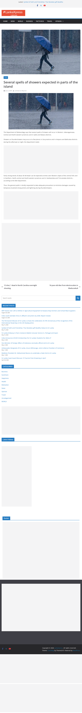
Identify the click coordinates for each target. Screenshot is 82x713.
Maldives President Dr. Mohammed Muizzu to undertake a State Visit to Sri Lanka (29, 353)
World (20, 21)
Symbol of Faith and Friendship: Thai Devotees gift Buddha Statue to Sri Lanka (28, 328)
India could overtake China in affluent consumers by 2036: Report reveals (26, 316)
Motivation (5, 385)
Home (5, 21)
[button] (63, 21)
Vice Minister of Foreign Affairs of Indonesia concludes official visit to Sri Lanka (28, 343)
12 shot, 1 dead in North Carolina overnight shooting (20, 286)
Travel (49, 21)
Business (29, 21)
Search (78, 298)
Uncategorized (6, 398)
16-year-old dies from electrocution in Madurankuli (63, 286)
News (13, 21)
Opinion (58, 21)
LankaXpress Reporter (20, 91)
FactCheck (40, 21)
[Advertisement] (41, 159)
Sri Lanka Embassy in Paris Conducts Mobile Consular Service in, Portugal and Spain (30, 333)
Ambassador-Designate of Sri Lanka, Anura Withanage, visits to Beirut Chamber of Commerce (33, 348)
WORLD (4, 401)
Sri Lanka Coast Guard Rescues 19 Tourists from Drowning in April (24, 358)
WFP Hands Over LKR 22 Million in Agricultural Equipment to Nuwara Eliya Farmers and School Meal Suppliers (39, 311)
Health (4, 382)
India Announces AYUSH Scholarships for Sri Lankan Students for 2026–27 (26, 338)
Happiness (5, 378)
